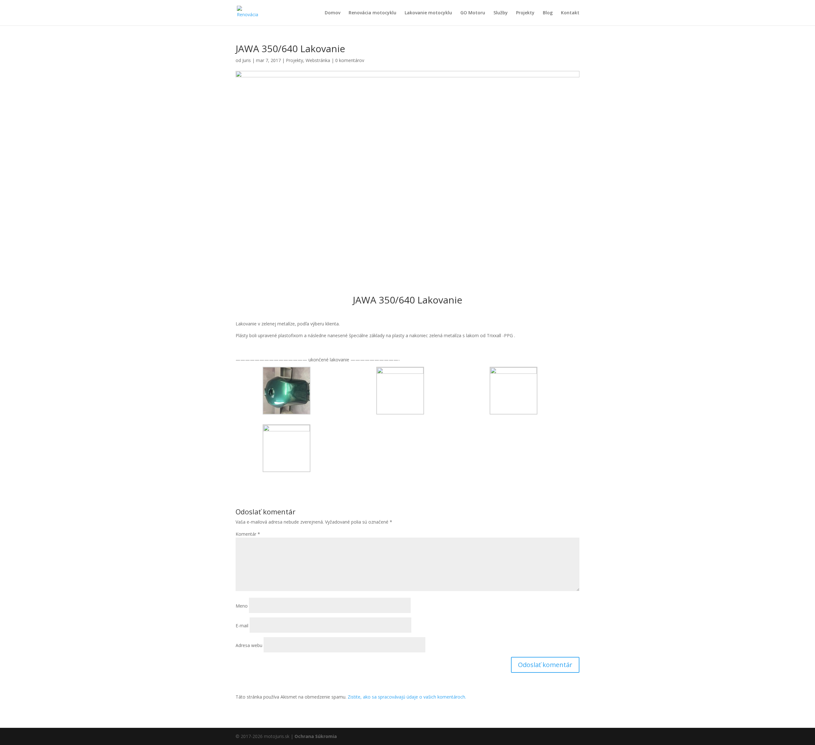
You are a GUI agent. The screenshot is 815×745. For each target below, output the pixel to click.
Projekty (525, 13)
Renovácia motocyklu (372, 13)
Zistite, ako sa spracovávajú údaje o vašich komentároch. (407, 697)
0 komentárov (349, 60)
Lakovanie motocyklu (428, 13)
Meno (242, 606)
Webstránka (318, 60)
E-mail (242, 626)
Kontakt (570, 13)
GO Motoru (472, 13)
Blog (548, 13)
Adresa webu (249, 645)
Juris (246, 60)
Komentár (248, 534)
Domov (332, 13)
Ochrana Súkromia (315, 736)
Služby (500, 13)
